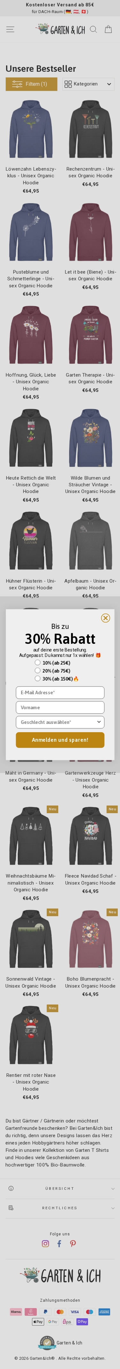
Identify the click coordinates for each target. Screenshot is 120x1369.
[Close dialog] (105, 618)
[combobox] (58, 722)
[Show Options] (99, 722)
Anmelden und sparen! (60, 740)
